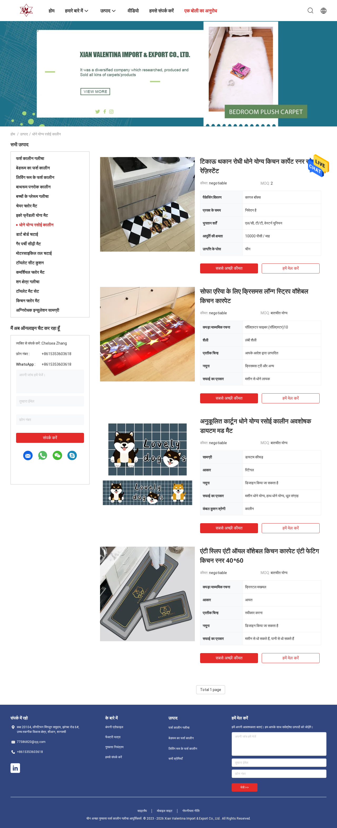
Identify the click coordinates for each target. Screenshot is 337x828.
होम (13, 134)
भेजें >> (244, 787)
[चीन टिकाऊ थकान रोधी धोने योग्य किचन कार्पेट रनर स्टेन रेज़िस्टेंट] (147, 204)
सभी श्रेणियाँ (175, 759)
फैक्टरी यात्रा (113, 737)
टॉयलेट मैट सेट (27, 291)
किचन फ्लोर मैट (27, 300)
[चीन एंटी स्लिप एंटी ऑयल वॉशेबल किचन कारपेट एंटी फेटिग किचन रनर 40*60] (147, 594)
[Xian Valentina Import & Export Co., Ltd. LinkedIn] (15, 768)
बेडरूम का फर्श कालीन (33, 167)
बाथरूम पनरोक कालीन (33, 186)
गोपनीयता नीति (191, 811)
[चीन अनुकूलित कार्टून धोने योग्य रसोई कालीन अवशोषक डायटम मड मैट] (147, 464)
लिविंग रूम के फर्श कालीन (35, 177)
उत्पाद (24, 134)
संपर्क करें (50, 437)
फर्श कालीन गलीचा (30, 158)
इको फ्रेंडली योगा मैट (32, 215)
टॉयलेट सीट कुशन (30, 262)
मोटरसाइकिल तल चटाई (34, 253)
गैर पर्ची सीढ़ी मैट (28, 243)
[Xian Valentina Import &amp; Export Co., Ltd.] (26, 10)
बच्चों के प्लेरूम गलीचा (32, 196)
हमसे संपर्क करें (113, 757)
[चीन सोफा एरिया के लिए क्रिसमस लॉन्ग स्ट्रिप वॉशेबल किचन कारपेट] (147, 334)
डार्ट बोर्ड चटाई (27, 234)
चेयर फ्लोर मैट (26, 205)
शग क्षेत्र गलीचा (27, 281)
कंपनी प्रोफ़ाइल (114, 727)
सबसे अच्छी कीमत (229, 268)
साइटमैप (142, 811)
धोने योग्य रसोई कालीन (36, 224)
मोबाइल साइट (164, 811)
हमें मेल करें (291, 268)
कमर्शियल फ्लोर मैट (30, 272)
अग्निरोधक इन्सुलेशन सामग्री (37, 310)
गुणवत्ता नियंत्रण (114, 747)
